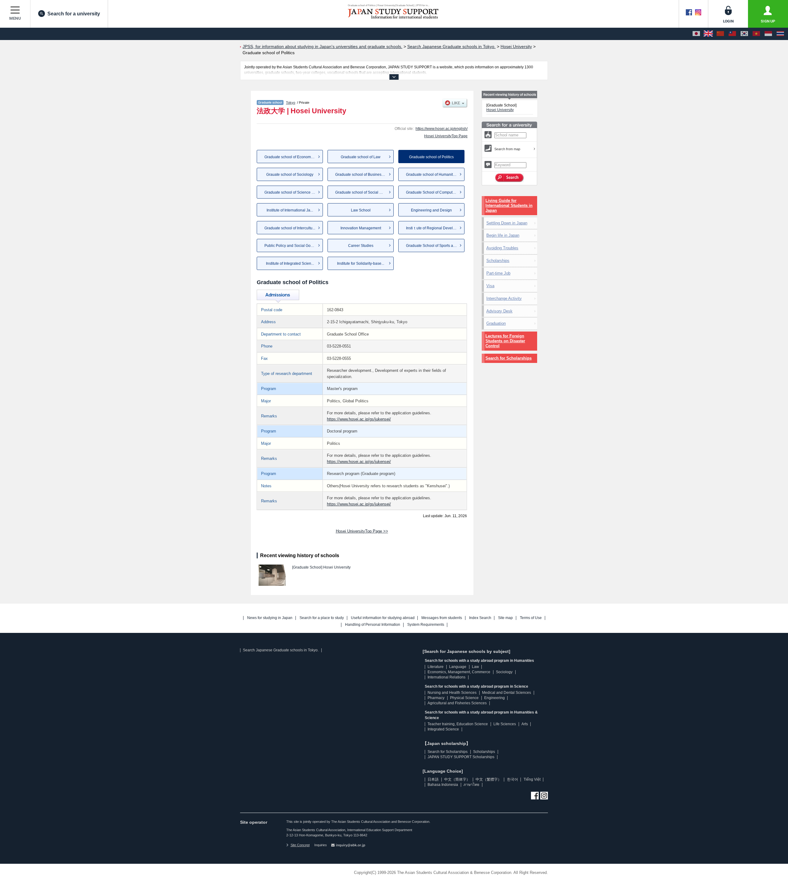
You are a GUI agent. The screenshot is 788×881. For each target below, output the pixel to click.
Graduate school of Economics (290, 157)
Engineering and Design (431, 210)
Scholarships (497, 260)
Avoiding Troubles (502, 248)
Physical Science (464, 698)
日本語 (433, 779)
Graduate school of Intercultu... (289, 228)
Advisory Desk (499, 311)
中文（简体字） (457, 779)
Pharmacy (436, 698)
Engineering (494, 698)
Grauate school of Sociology (289, 174)
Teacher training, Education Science (458, 724)
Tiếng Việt (532, 779)
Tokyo (290, 102)
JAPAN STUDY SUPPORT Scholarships (461, 757)
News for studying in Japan (269, 618)
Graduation (496, 323)
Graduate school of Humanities (432, 174)
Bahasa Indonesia (443, 784)
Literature (436, 667)
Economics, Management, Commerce (459, 672)
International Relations (446, 677)
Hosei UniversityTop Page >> (362, 531)
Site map (505, 618)
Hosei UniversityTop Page (446, 136)
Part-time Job (498, 273)
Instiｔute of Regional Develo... (432, 228)
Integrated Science (443, 729)
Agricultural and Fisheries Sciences (457, 703)
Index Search (480, 618)
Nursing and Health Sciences (452, 692)
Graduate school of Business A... (362, 174)
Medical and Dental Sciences (506, 692)
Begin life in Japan (502, 235)
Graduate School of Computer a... (434, 192)
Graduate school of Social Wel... (361, 192)
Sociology (504, 672)
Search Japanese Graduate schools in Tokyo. (281, 650)
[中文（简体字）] (720, 33)
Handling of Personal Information (372, 625)
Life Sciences (504, 724)
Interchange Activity (504, 298)
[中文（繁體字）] (732, 33)
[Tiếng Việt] (756, 33)
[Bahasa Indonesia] (768, 33)
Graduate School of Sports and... (433, 245)
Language (457, 667)
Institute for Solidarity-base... (360, 263)
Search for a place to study (322, 618)
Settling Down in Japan (506, 223)
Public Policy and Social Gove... (290, 245)
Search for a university (73, 13)
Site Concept (300, 845)
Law (475, 667)
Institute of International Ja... (290, 210)
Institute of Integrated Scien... (290, 263)
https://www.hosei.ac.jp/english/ (442, 129)
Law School (361, 210)
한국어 (512, 779)
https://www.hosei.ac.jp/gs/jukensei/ (359, 419)
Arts (524, 724)
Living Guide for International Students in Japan (509, 205)
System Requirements (425, 625)
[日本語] (696, 33)
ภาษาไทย (471, 784)
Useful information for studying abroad (383, 618)
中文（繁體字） (488, 779)
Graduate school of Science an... (291, 192)
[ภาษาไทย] (780, 33)
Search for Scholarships (508, 358)
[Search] (509, 178)
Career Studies (360, 245)
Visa (490, 286)
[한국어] (744, 33)
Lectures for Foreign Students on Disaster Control (505, 341)
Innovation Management (360, 228)
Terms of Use (531, 618)
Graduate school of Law (360, 157)
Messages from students (441, 618)
